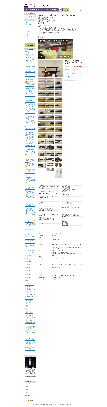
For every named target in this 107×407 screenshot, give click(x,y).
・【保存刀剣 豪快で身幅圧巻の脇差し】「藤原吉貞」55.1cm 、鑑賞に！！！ (30, 319)
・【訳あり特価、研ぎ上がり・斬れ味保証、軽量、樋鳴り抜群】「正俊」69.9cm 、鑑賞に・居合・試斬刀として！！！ (30, 138)
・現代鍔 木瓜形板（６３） (29, 264)
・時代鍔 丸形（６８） (29, 270)
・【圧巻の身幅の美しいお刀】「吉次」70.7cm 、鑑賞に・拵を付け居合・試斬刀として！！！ (30, 188)
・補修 (26, 74)
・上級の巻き (27, 51)
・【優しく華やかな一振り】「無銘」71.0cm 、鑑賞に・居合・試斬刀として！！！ (29, 316)
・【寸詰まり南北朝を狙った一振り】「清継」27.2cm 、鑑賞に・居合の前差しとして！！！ (30, 339)
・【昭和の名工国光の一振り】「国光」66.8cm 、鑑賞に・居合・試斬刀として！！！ (30, 178)
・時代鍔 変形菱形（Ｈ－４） (30, 292)
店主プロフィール (28, 384)
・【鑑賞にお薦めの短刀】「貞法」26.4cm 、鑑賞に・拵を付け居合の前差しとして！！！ (30, 146)
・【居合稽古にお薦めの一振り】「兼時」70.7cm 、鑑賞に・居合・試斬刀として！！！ (30, 192)
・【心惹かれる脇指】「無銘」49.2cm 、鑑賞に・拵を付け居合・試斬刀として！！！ (30, 64)
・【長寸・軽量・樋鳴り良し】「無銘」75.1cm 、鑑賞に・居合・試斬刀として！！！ (30, 114)
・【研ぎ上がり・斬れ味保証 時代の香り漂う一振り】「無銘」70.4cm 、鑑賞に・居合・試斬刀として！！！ (30, 174)
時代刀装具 (27, 31)
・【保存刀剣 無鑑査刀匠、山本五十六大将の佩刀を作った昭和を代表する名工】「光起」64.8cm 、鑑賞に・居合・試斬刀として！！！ (30, 170)
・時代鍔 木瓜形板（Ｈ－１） (30, 289)
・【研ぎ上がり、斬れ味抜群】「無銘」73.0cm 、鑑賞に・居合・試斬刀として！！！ (30, 213)
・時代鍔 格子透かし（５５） (30, 255)
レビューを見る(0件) (69, 76)
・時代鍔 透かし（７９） (29, 285)
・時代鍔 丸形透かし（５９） (30, 261)
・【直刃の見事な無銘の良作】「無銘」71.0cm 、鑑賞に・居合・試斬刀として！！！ (30, 185)
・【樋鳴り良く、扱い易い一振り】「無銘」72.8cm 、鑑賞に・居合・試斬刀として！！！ (30, 129)
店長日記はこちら (28, 378)
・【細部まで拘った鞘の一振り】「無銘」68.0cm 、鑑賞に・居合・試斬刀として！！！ (30, 201)
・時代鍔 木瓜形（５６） (29, 256)
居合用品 (27, 35)
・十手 (26, 309)
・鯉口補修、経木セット (29, 54)
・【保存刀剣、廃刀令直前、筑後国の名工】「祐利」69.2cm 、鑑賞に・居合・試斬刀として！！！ (30, 161)
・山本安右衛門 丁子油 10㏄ (30, 55)
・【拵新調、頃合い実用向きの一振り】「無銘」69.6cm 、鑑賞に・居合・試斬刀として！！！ (30, 105)
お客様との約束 (27, 383)
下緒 (26, 26)
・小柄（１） (27, 306)
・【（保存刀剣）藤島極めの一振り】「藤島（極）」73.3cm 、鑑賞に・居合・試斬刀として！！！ (30, 328)
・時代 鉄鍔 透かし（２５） (30, 239)
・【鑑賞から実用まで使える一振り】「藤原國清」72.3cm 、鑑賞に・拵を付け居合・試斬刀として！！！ (30, 205)
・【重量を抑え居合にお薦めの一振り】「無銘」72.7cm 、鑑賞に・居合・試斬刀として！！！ (30, 101)
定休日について (27, 395)
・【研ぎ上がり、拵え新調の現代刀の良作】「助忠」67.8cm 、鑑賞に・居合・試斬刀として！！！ (30, 97)
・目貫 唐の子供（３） (29, 299)
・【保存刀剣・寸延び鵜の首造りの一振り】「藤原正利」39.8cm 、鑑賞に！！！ (30, 351)
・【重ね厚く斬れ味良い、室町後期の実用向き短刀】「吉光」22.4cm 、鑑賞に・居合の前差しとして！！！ (30, 347)
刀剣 (26, 22)
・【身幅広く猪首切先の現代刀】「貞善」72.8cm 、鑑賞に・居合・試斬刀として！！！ (30, 164)
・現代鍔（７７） (28, 280)
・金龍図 (26, 305)
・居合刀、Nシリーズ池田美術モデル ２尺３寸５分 (30, 69)
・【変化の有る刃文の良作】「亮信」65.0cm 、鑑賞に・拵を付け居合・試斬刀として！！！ (30, 80)
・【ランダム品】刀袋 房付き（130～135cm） (30, 227)
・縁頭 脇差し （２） (29, 303)
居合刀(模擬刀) (28, 24)
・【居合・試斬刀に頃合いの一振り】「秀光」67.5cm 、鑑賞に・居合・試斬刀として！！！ (30, 209)
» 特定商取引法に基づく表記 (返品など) (71, 69)
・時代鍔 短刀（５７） (29, 258)
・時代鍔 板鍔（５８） (29, 259)
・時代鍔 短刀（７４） (29, 279)
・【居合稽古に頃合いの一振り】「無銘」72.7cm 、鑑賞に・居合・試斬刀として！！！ (30, 217)
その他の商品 (28, 40)
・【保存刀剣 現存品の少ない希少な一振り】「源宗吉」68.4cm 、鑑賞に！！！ (30, 142)
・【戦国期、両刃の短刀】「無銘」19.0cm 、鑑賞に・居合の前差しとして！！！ (30, 157)
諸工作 (27, 33)
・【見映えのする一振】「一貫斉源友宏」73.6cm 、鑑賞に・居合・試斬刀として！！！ (30, 72)
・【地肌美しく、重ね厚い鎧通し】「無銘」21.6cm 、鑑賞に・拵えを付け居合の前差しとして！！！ (30, 60)
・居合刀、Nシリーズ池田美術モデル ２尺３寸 (30, 67)
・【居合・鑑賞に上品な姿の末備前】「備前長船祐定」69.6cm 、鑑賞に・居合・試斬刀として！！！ (30, 118)
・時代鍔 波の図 (28, 286)
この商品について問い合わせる (71, 73)
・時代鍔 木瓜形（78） (29, 282)
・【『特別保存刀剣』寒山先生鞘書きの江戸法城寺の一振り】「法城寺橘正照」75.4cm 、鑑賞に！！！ (30, 110)
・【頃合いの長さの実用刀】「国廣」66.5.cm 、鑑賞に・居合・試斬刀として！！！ (30, 121)
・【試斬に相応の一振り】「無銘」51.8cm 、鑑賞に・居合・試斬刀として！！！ (30, 343)
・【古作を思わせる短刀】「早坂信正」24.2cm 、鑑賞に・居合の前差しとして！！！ (30, 221)
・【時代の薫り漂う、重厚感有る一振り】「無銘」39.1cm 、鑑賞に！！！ (30, 224)
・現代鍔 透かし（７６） (29, 283)
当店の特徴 (26, 386)
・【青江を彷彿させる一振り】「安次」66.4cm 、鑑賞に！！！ (30, 153)
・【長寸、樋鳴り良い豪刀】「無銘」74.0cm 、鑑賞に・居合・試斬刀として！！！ (29, 150)
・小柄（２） (27, 308)
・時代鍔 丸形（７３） (29, 277)
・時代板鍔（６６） (28, 267)
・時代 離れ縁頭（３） (29, 302)
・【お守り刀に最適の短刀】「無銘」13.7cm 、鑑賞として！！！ (29, 93)
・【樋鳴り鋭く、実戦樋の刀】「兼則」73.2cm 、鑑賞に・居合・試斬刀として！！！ (30, 77)
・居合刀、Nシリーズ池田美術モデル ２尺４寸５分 (30, 84)
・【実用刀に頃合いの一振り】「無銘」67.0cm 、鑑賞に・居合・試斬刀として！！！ (30, 331)
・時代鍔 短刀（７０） (29, 274)
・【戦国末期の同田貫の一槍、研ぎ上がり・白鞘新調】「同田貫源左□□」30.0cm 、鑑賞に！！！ (30, 313)
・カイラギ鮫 (27, 52)
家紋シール (27, 37)
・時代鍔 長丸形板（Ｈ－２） (30, 291)
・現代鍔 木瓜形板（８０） (29, 288)
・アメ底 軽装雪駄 (28, 57)
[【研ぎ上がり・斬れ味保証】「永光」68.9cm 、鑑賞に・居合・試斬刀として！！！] (50, 76)
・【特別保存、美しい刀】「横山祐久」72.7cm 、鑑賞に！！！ (30, 181)
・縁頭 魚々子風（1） (29, 300)
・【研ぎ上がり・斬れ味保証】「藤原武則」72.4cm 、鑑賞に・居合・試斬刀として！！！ (30, 125)
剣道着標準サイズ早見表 (29, 389)
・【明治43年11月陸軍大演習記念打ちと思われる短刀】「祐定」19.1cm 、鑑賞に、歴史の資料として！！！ (30, 90)
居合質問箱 (26, 392)
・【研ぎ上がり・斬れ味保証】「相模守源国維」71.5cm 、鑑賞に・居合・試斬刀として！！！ (30, 335)
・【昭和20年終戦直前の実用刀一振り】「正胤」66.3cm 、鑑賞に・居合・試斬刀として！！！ (30, 133)
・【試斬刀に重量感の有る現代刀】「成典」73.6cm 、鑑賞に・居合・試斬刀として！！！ (30, 323)
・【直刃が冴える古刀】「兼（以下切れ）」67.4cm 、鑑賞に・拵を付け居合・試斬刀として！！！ (30, 197)
